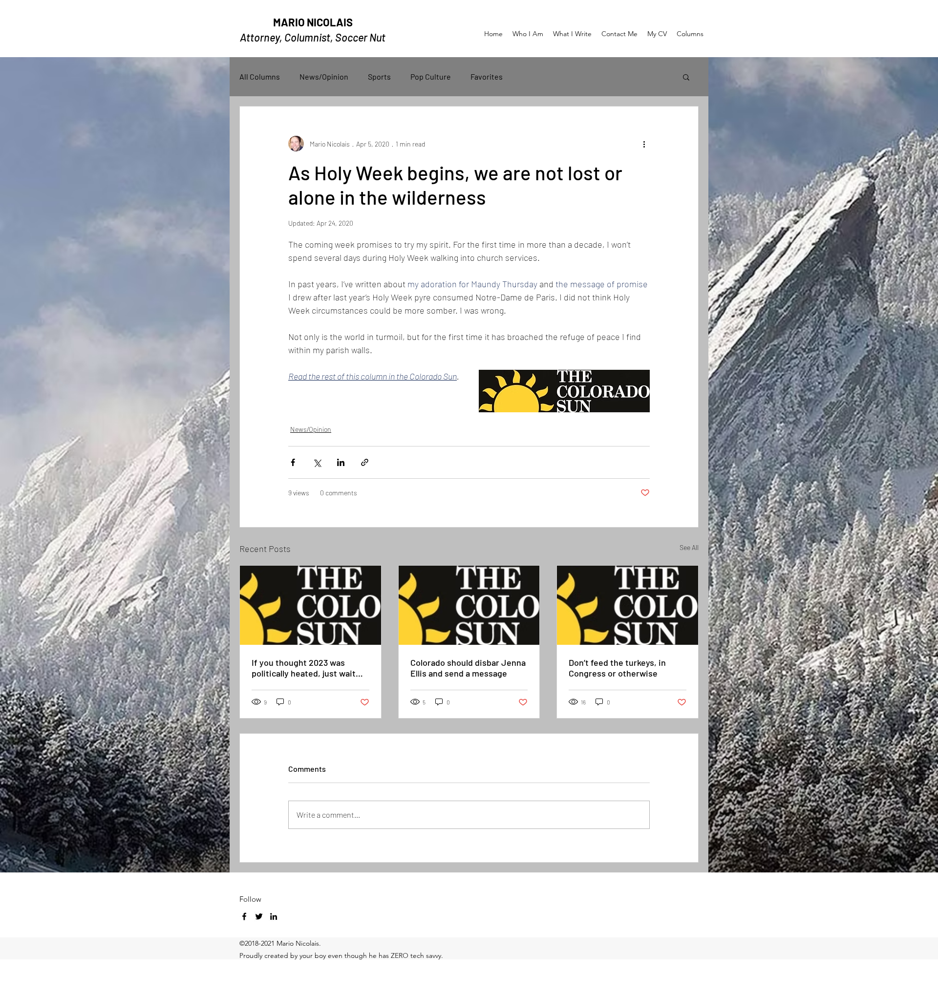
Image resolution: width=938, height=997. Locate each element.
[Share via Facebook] (293, 462)
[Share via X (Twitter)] (316, 462)
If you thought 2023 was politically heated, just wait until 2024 (304, 668)
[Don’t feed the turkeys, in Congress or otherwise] (627, 605)
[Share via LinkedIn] (340, 462)
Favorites (486, 76)
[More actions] (644, 143)
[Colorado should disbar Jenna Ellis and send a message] (469, 605)
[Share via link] (364, 462)
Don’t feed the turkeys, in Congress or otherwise (617, 668)
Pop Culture (430, 76)
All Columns (259, 76)
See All (689, 547)
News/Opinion (323, 76)
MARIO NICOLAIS (313, 22)
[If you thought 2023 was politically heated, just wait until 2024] (310, 605)
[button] (686, 77)
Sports (379, 76)
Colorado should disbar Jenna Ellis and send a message (468, 668)
